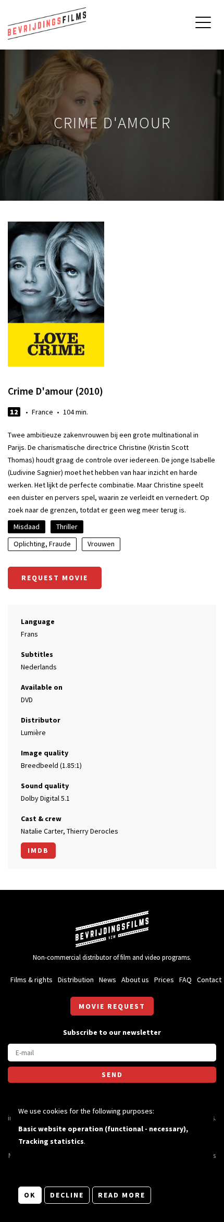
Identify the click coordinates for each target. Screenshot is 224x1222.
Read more (121, 1195)
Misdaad (27, 526)
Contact (209, 979)
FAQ (185, 979)
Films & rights (31, 979)
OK (30, 1195)
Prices (164, 979)
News (107, 979)
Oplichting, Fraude (42, 543)
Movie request (112, 1006)
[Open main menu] (203, 23)
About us (135, 979)
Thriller (67, 526)
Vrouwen (101, 543)
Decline (67, 1195)
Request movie (54, 577)
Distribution (76, 979)
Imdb (38, 850)
